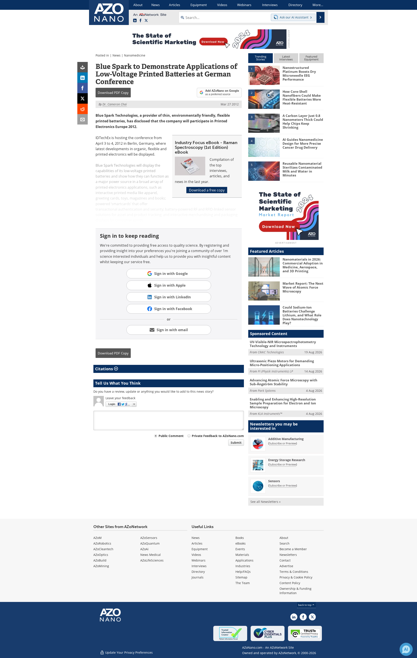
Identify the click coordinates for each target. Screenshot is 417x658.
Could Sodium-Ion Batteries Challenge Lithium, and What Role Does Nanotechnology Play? (302, 315)
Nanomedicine (134, 55)
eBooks (240, 543)
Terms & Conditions (294, 572)
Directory (198, 572)
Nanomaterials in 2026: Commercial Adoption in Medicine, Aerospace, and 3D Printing (303, 265)
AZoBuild (99, 560)
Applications (244, 560)
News (117, 55)
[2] (264, 99)
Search (285, 543)
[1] (264, 75)
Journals (198, 577)
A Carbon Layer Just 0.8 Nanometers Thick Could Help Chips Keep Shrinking (303, 121)
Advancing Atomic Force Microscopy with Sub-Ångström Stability (283, 382)
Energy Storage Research (286, 460)
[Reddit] (82, 109)
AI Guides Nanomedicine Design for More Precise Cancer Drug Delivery (303, 143)
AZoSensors (148, 538)
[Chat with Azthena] (406, 649)
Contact (285, 560)
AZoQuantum (150, 543)
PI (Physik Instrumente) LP (275, 371)
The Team (242, 583)
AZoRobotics (102, 543)
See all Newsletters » (265, 502)
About (284, 538)
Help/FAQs (243, 572)
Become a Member (293, 549)
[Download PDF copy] (82, 67)
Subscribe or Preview (282, 443)
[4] (264, 147)
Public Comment (171, 436)
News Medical (150, 555)
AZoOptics (100, 555)
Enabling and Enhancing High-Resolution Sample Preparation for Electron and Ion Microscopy (283, 403)
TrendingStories (260, 58)
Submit (236, 442)
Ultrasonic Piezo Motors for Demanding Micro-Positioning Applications (282, 363)
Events (240, 549)
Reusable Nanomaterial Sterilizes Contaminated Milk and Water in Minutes (302, 169)
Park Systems (267, 391)
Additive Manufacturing (286, 439)
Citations (104, 368)
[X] (82, 98)
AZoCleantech (103, 549)
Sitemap (241, 577)
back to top (305, 604)
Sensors (274, 481)
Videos (196, 555)
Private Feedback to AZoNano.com (218, 436)
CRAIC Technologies (271, 352)
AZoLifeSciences (152, 560)
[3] (264, 123)
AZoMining (101, 566)
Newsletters (288, 555)
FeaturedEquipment (311, 58)
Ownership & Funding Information (295, 591)
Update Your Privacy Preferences (128, 652)
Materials (242, 555)
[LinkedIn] (82, 77)
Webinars (198, 560)
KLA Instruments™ (270, 414)
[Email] (82, 119)
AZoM (97, 538)
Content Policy (290, 583)
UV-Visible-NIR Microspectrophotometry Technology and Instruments (283, 344)
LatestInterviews (286, 58)
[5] (264, 171)
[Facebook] (82, 88)
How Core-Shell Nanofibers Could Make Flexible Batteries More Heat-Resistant (302, 97)
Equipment (200, 549)
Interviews (199, 566)
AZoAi (144, 549)
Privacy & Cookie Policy (296, 577)
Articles (197, 543)
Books (239, 538)
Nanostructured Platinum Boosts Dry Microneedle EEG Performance (299, 73)
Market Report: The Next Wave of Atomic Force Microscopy (303, 287)
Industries (242, 566)
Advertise (286, 566)
